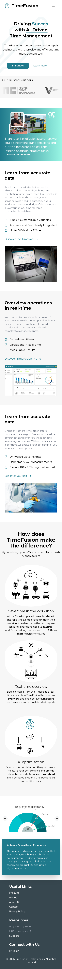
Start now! (18, 65)
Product (14, 893)
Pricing (13, 897)
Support (14, 935)
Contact (13, 906)
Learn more (40, 65)
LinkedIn (14, 951)
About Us (14, 902)
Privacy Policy (17, 911)
